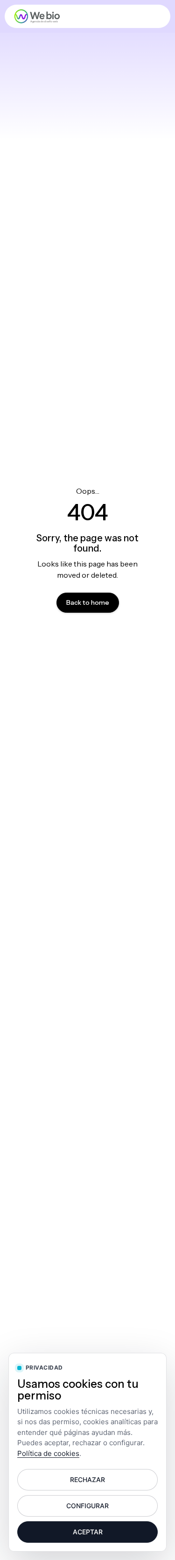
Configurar (87, 1506)
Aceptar (88, 1532)
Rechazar (87, 1479)
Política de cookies (48, 1453)
